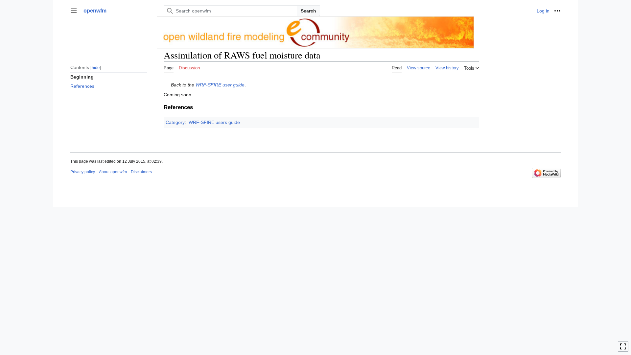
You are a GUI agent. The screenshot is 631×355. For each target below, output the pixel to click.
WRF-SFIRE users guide (214, 122)
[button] (73, 11)
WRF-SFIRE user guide (220, 84)
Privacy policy (82, 172)
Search (308, 10)
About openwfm (113, 172)
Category (175, 122)
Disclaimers (141, 172)
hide (96, 67)
